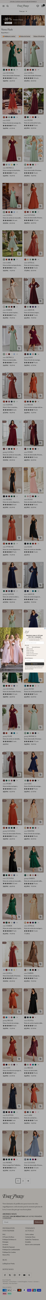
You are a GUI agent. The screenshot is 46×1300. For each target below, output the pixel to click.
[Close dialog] (45, 628)
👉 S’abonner (34, 663)
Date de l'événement (29, 658)
